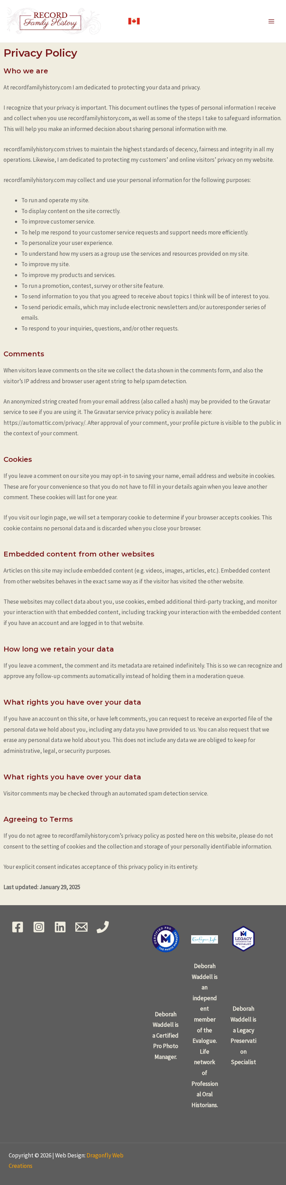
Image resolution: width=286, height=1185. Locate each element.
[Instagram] (39, 927)
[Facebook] (18, 927)
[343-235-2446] (103, 927)
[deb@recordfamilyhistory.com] (81, 927)
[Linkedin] (60, 927)
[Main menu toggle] (271, 21)
